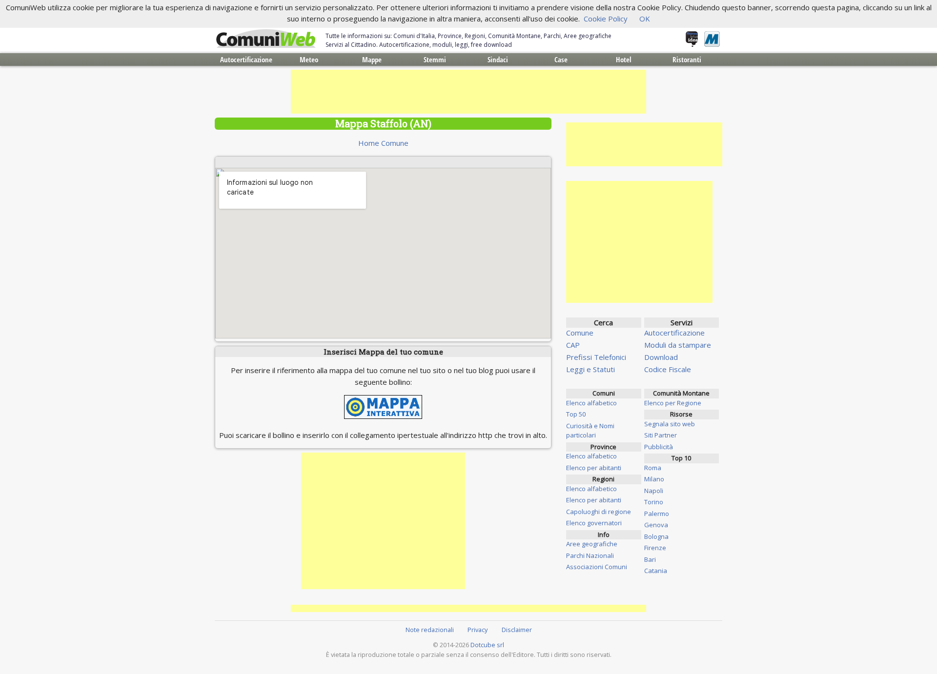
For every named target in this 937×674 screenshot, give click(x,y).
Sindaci (498, 59)
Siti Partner (660, 435)
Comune (579, 332)
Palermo (656, 513)
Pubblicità (658, 446)
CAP (573, 345)
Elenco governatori (594, 522)
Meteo (309, 59)
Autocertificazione (246, 59)
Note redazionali (430, 629)
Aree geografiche (591, 543)
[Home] (266, 39)
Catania (655, 570)
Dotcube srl (487, 644)
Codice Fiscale (667, 369)
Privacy (478, 629)
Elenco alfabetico (591, 402)
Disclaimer (517, 629)
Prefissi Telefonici (596, 357)
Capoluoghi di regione (598, 511)
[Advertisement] (468, 92)
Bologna (656, 536)
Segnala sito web (669, 423)
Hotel (623, 59)
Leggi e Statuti (590, 369)
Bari (650, 559)
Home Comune (383, 143)
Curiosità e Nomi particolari (590, 430)
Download (661, 357)
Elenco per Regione (672, 402)
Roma (652, 467)
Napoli (653, 490)
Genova (656, 524)
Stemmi (435, 59)
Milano (654, 479)
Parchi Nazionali (590, 555)
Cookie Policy (606, 18)
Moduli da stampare (677, 345)
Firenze (655, 547)
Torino (653, 501)
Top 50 (576, 414)
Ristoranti (686, 59)
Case (561, 59)
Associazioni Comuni (596, 566)
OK (644, 18)
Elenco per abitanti (593, 467)
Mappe (372, 59)
